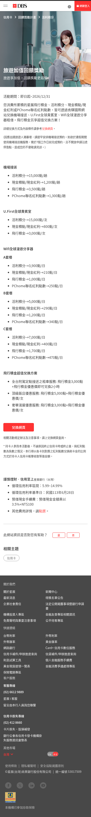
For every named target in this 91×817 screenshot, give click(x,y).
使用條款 (11, 766)
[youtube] (43, 785)
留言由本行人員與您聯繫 (19, 705)
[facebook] (8, 785)
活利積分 (48, 17)
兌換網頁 (47, 129)
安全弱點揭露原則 (52, 766)
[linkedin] (31, 785)
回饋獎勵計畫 (27, 17)
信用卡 (7, 17)
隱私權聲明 (28, 766)
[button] (11, 754)
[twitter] (20, 785)
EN (49, 754)
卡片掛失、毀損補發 (16, 729)
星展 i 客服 (10, 698)
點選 (42, 510)
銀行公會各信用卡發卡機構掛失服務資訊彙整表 (22, 737)
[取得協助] (69, 5)
